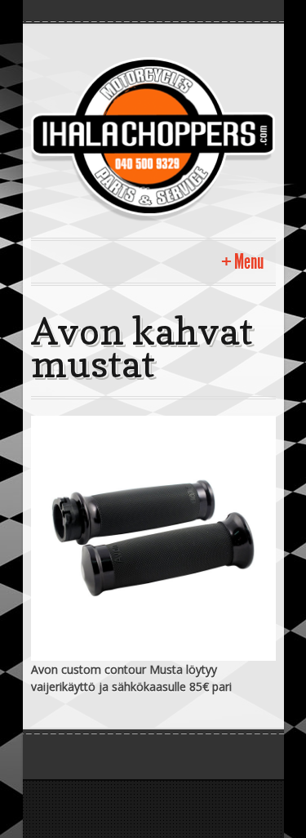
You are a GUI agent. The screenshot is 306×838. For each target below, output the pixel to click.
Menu (249, 262)
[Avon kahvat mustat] (153, 536)
